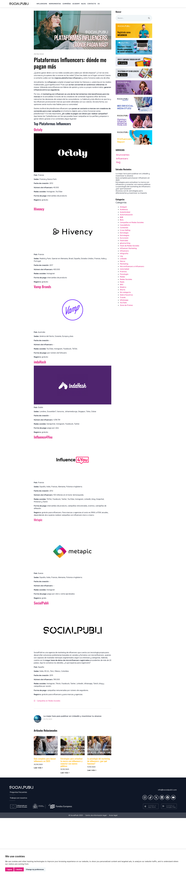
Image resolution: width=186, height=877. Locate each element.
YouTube (123, 302)
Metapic (38, 520)
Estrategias (124, 235)
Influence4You (43, 436)
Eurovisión (124, 238)
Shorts (122, 290)
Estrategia (124, 233)
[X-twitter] (156, 797)
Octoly (38, 129)
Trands (123, 297)
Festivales (124, 240)
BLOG (83, 4)
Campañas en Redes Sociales (48, 701)
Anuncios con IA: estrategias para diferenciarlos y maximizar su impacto (131, 192)
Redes (122, 277)
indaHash (40, 361)
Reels (122, 282)
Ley (121, 256)
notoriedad (124, 269)
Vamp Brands (43, 286)
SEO (121, 284)
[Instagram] (144, 797)
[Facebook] (167, 797)
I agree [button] (9, 869)
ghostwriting (125, 243)
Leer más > (38, 768)
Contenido (124, 227)
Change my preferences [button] (35, 869)
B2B (121, 217)
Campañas (67, 4)
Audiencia (124, 209)
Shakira (123, 287)
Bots (122, 220)
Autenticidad (125, 212)
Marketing (124, 264)
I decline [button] (19, 869)
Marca (122, 261)
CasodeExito (125, 225)
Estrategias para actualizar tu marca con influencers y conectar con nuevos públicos (71, 762)
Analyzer (123, 207)
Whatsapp (124, 300)
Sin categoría (125, 292)
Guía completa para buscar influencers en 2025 (45, 760)
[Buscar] (149, 18)
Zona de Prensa (126, 305)
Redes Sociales (126, 279)
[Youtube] (173, 797)
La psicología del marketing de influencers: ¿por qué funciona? (98, 761)
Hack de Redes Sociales (129, 246)
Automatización (126, 215)
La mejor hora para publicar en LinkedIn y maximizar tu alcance (72, 716)
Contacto (91, 4)
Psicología (124, 274)
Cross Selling (125, 230)
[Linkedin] (162, 797)
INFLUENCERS (41, 4)
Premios (123, 271)
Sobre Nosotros (126, 295)
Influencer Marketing (128, 248)
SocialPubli (42, 602)
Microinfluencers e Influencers (132, 266)
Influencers (124, 251)
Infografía (124, 253)
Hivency (39, 208)
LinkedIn (123, 259)
